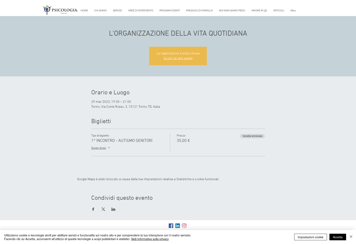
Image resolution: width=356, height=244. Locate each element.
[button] (117, 10)
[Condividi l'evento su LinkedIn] (113, 209)
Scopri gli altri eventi (178, 58)
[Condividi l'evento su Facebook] (93, 209)
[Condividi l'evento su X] (103, 209)
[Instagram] (184, 225)
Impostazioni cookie (310, 237)
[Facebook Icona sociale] (171, 225)
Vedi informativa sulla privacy (150, 239)
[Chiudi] (351, 237)
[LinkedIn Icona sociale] (177, 225)
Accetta (338, 237)
